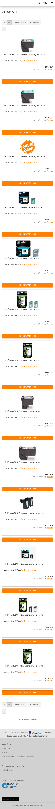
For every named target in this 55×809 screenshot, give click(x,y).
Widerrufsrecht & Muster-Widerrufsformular (18, 757)
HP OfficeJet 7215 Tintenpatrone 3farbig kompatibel (24, 55)
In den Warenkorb (27, 81)
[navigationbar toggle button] (52, 3)
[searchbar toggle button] (39, 3)
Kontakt (5, 752)
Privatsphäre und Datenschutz (13, 766)
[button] (4, 22)
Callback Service (8, 770)
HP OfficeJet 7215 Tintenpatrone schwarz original (23, 564)
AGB (3, 762)
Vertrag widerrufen (10, 799)
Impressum (6, 748)
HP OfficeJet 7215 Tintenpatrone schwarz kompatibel (25, 411)
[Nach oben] (48, 805)
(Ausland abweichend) (29, 61)
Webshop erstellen (19, 806)
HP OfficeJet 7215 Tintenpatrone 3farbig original (23, 207)
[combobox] (19, 22)
